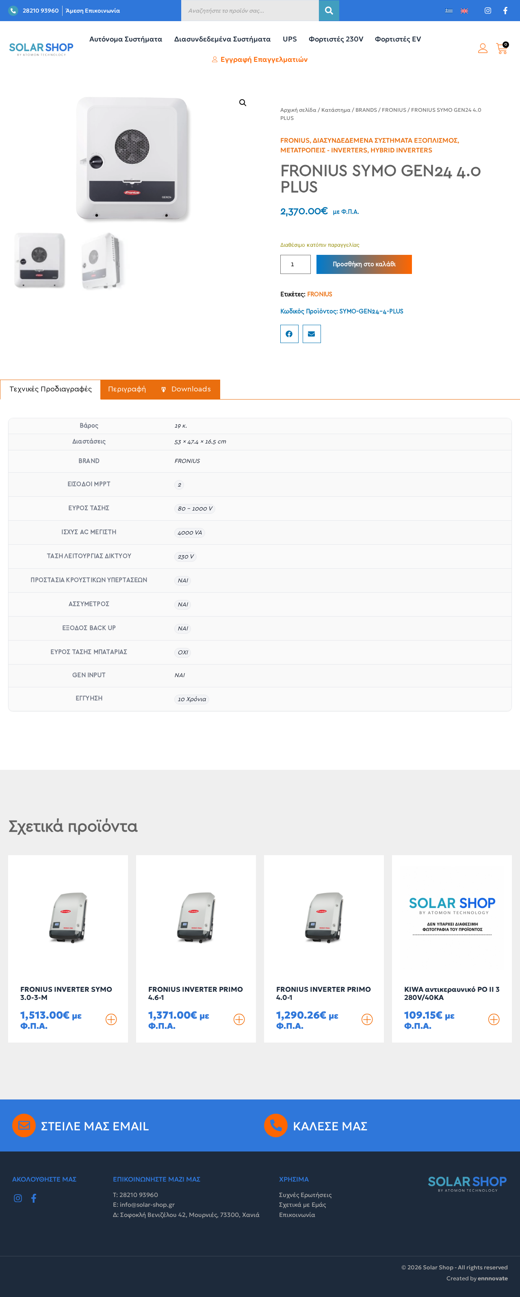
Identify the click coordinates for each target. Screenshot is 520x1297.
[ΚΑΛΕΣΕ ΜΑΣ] (276, 1125)
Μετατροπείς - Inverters (323, 150)
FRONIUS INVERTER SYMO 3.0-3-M (66, 993)
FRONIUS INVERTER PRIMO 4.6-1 (195, 993)
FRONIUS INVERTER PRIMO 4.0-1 (323, 993)
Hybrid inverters (401, 150)
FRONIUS (394, 109)
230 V (185, 557)
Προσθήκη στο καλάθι (364, 264)
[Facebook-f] (34, 1199)
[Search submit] (329, 10)
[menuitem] (449, 11)
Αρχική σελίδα (298, 109)
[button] (243, 103)
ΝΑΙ (183, 581)
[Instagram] (18, 1199)
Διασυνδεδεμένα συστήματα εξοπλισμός (385, 140)
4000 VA (190, 533)
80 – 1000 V (195, 509)
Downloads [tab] (190, 389)
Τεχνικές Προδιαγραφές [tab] (50, 389)
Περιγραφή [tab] (127, 389)
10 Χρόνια (192, 699)
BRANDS (366, 109)
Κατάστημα (336, 109)
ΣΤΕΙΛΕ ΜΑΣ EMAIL (95, 1126)
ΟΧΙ (183, 653)
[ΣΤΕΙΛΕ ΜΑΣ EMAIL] (24, 1125)
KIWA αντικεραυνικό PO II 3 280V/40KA (452, 993)
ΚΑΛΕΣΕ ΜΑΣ (330, 1126)
